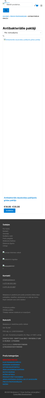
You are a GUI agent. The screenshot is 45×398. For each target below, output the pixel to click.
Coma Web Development (22, 394)
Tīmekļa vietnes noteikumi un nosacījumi (16, 312)
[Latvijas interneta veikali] (12, 252)
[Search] (6, 10)
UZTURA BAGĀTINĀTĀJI (11, 367)
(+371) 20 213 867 (9, 287)
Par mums (6, 229)
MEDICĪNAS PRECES (10, 360)
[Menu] (41, 6)
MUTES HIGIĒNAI (9, 372)
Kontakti (5, 231)
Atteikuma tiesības (9, 241)
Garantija (6, 233)
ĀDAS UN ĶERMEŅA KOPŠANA (13, 369)
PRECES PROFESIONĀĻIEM (18, 16)
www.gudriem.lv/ (8, 266)
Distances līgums (8, 243)
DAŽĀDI (5, 384)
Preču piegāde (8, 238)
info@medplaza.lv (9, 280)
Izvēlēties (9, 211)
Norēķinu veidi (8, 236)
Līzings (5, 246)
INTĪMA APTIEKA (9, 374)
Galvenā (6, 16)
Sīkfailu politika (8, 310)
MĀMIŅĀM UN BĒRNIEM (11, 365)
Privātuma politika (9, 307)
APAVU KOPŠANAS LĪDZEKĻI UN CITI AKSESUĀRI (20, 379)
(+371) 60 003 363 (9, 283)
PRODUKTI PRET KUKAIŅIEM (13, 377)
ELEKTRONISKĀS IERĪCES (12, 362)
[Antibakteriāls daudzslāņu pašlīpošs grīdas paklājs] (22, 117)
